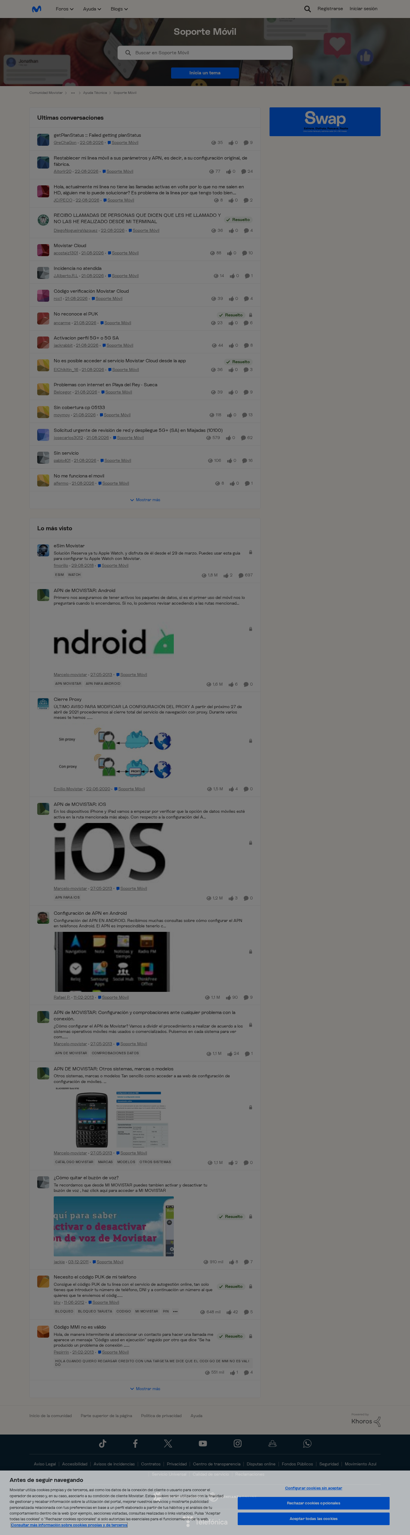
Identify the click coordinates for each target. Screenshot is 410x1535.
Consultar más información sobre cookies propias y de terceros (69, 1525)
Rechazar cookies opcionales (313, 1503)
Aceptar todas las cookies (314, 1518)
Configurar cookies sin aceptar (313, 1488)
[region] (205, 1503)
